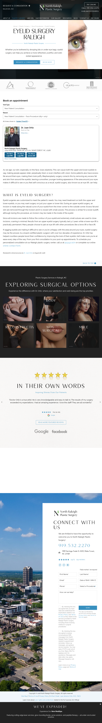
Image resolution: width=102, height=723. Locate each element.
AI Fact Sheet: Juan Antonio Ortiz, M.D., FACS (65, 696)
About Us (6, 18)
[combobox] (51, 108)
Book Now (47, 62)
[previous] (2, 402)
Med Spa (30, 18)
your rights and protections (44, 700)
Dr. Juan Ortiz (28, 253)
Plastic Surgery (18, 18)
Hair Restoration (42, 18)
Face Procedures (37, 26)
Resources (67, 18)
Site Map (24, 696)
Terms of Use (33, 696)
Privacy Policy (63, 614)
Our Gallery (56, 18)
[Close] (100, 704)
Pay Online (91, 4)
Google (53, 415)
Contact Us (84, 18)
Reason (5, 113)
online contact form (12, 246)
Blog (76, 18)
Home (15, 26)
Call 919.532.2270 (90, 8)
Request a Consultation (15, 6)
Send (88, 608)
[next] (100, 402)
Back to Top (88, 263)
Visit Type (6, 105)
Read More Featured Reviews (51, 422)
